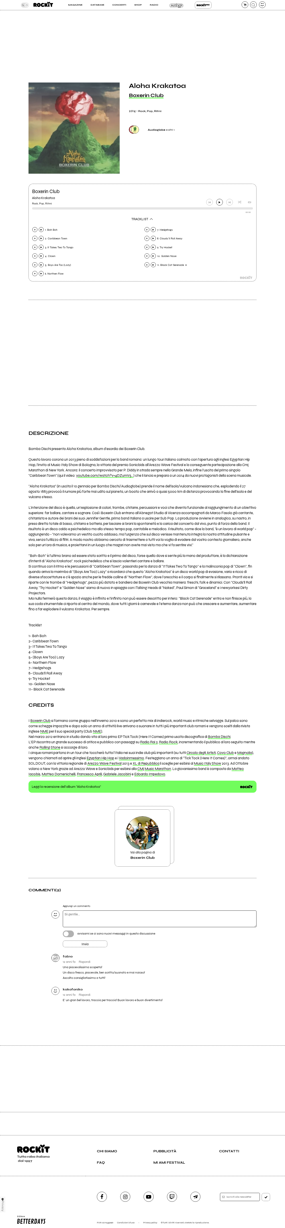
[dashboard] (262, 4)
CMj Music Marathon (154, 769)
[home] (43, 5)
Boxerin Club (146, 95)
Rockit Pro (203, 5)
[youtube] (149, 1197)
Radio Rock (168, 742)
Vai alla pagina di (142, 855)
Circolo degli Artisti (201, 753)
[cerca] (253, 4)
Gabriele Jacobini (117, 774)
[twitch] (172, 1197)
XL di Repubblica (146, 763)
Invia (85, 944)
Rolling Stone (49, 747)
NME (44, 731)
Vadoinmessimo (131, 758)
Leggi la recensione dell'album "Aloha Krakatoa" (66, 787)
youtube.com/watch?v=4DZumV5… (104, 475)
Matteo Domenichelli (58, 774)
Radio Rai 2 (149, 742)
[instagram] (125, 1197)
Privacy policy (150, 1222)
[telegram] (195, 1197)
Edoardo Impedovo (149, 774)
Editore (19, 1217)
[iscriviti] (266, 1197)
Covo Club (225, 753)
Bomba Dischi (219, 737)
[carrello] (245, 4)
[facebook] (102, 1197)
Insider (176, 5)
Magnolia (244, 753)
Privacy (3, 1206)
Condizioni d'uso (125, 1222)
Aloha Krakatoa (43, 198)
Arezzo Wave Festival (104, 763)
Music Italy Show (207, 763)
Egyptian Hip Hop (100, 758)
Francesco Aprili (89, 774)
